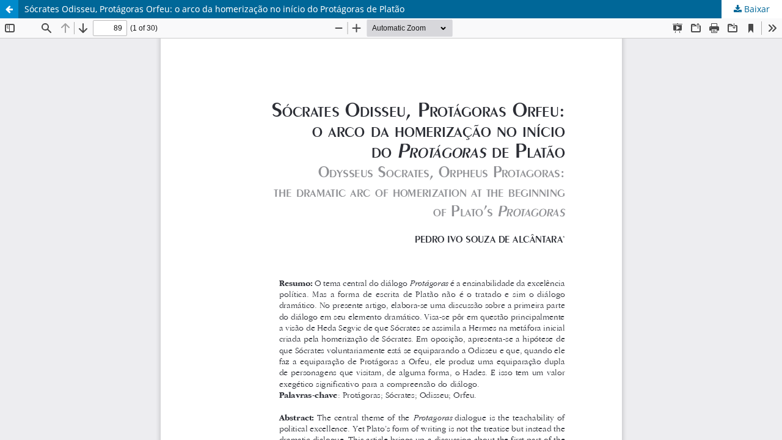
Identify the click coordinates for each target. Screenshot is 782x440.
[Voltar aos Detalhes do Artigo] (9, 9)
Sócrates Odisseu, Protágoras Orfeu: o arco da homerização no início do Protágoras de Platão (214, 9)
